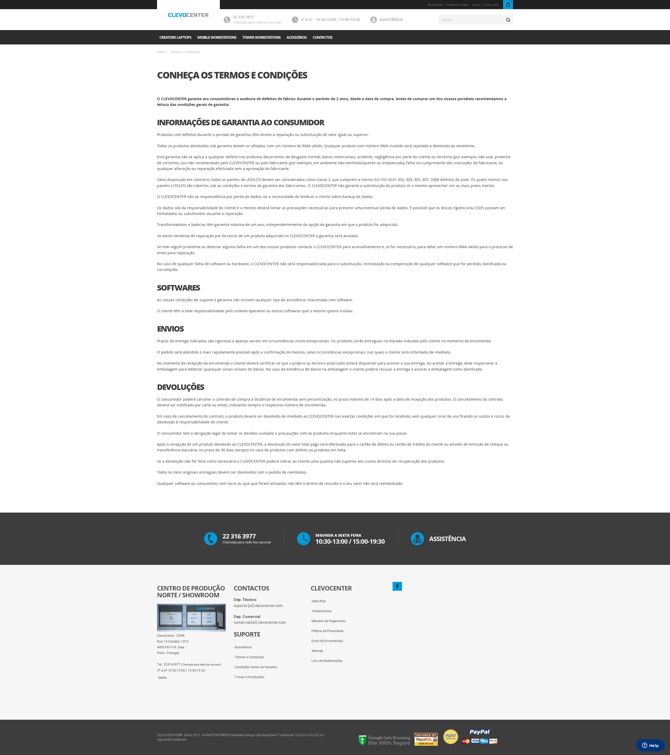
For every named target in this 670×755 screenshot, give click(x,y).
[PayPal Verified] (470, 744)
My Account (435, 4)
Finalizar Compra (457, 4)
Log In (476, 4)
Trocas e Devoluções (249, 677)
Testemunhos (321, 611)
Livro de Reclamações (327, 661)
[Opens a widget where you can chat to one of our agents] (650, 745)
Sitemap (317, 651)
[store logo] (188, 15)
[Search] (508, 20)
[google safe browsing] (385, 744)
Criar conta (491, 4)
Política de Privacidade (327, 631)
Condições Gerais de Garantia (255, 667)
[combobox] (475, 20)
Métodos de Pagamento (328, 621)
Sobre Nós (318, 601)
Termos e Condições (249, 657)
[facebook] (397, 586)
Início (161, 52)
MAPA (162, 678)
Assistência (391, 19)
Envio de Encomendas (327, 641)
